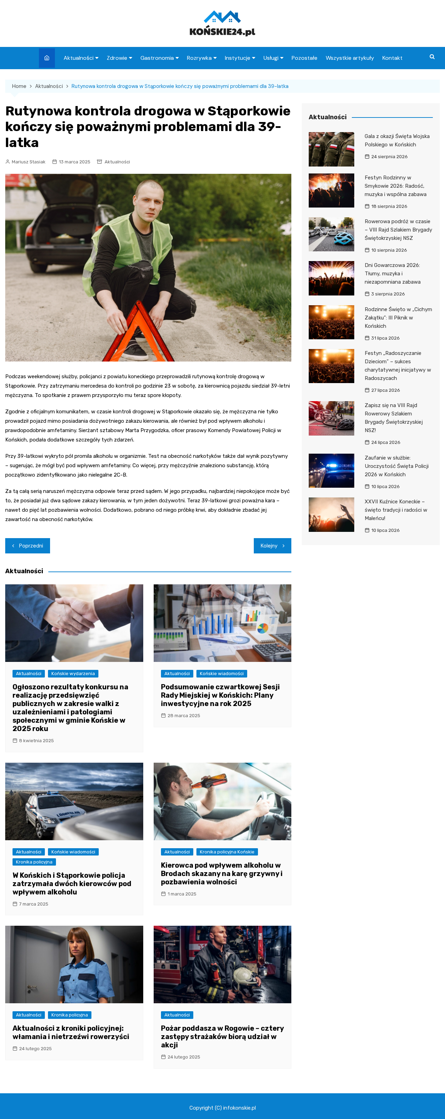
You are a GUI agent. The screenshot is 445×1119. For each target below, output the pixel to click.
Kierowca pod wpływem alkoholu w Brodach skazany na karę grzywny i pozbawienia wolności (222, 873)
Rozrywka (199, 58)
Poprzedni (31, 545)
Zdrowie (117, 58)
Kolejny (269, 545)
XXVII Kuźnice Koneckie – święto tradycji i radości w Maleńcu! (396, 509)
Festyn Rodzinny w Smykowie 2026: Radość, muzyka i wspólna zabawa (396, 186)
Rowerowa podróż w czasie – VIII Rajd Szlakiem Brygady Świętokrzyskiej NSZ (398, 229)
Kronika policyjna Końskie (227, 851)
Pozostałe (304, 58)
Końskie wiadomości (222, 673)
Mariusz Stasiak (29, 161)
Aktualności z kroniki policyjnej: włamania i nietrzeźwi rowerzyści (71, 1032)
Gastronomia (157, 58)
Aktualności (79, 58)
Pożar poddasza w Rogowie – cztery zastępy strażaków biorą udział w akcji (222, 1036)
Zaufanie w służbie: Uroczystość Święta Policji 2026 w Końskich (397, 466)
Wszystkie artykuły (350, 58)
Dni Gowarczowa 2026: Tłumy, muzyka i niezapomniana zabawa (393, 273)
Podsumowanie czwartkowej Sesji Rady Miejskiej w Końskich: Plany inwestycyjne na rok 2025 (220, 695)
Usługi (271, 58)
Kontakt (392, 58)
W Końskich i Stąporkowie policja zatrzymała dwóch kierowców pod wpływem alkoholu (72, 883)
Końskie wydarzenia (73, 673)
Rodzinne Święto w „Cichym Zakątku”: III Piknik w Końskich (398, 317)
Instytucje (237, 58)
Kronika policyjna (34, 862)
